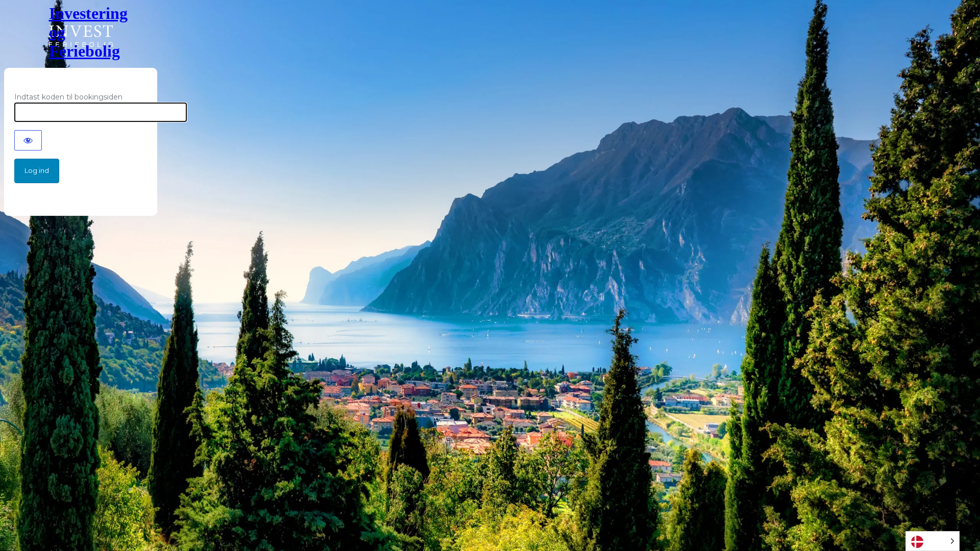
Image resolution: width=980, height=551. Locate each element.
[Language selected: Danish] (932, 541)
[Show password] (28, 140)
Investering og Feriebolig (81, 32)
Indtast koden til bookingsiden (68, 97)
